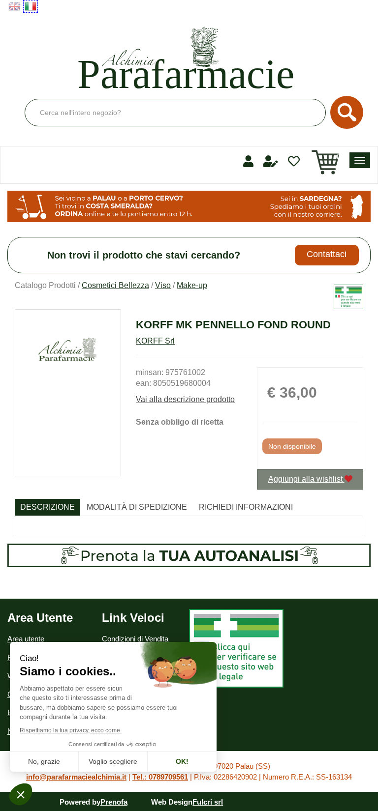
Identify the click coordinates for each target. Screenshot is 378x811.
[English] (14, 6)
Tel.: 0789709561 (160, 777)
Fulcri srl (207, 802)
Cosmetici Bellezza (115, 285)
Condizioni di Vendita (135, 639)
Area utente (25, 639)
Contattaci (326, 254)
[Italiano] (30, 6)
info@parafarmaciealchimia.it (76, 777)
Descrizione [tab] (47, 507)
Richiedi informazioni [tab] (246, 507)
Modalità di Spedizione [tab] (137, 507)
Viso (163, 285)
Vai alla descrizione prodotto (185, 399)
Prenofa (113, 802)
